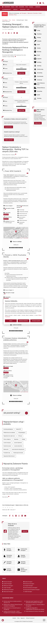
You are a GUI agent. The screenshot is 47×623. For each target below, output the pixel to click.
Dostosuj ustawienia (23, 320)
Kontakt (14, 618)
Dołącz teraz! (38, 123)
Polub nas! (25, 531)
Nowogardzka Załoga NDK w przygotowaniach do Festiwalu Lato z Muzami (35, 608)
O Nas (18, 618)
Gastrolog (39, 65)
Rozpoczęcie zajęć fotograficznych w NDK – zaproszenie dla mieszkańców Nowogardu (35, 602)
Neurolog (39, 51)
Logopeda (39, 58)
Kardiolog (39, 62)
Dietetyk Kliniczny (41, 87)
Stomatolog (39, 91)
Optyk (38, 44)
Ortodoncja (39, 79)
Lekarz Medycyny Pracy (41, 84)
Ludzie (28, 9)
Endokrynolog (40, 69)
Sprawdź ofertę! (8, 126)
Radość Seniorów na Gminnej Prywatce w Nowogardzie (12, 608)
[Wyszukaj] (43, 3)
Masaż (38, 55)
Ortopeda (39, 41)
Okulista (39, 48)
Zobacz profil (6, 214)
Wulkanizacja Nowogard (9, 589)
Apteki (38, 94)
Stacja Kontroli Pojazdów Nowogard (32, 589)
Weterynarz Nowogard (8, 585)
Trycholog (39, 98)
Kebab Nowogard (28, 591)
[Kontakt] (40, 3)
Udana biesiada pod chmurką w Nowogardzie (35, 611)
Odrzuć (10, 320)
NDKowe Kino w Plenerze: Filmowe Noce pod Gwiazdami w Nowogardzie (13, 605)
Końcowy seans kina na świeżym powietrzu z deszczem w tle (13, 602)
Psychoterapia (40, 76)
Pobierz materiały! (9, 139)
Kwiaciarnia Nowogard (29, 583)
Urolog (38, 30)
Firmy (10, 20)
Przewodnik (23, 9)
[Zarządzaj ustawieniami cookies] (3, 620)
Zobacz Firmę (21, 73)
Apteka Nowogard (28, 581)
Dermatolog (39, 72)
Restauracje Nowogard (8, 591)
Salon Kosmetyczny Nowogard (31, 587)
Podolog (39, 37)
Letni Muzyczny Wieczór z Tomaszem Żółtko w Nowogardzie (35, 605)
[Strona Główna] (3, 7)
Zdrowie (13, 20)
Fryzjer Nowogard (7, 587)
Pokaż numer (6, 372)
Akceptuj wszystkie (36, 320)
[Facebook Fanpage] (37, 3)
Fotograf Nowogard (29, 585)
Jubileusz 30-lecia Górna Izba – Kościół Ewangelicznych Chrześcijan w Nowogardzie (13, 612)
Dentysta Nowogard (8, 581)
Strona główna (4, 20)
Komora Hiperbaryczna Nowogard (24, 570)
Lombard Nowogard (8, 583)
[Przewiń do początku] (44, 620)
